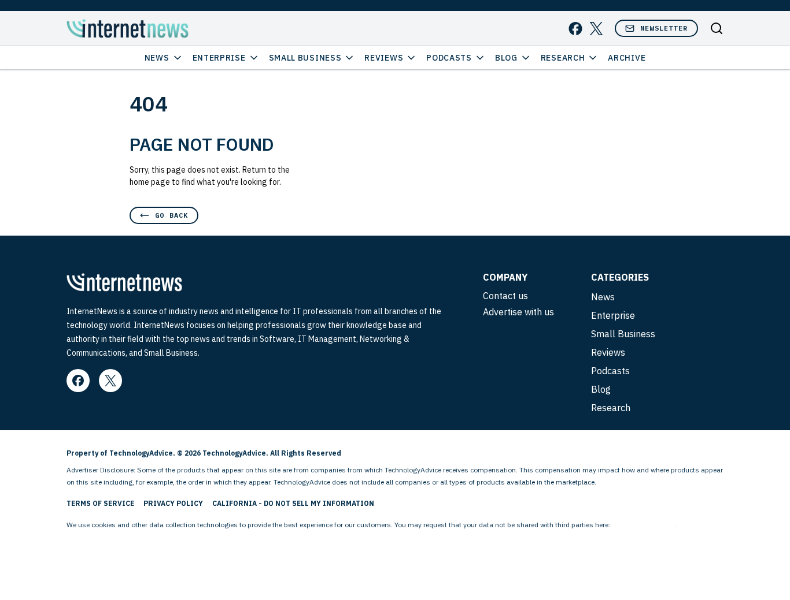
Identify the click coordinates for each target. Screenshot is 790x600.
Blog (506, 58)
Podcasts (449, 58)
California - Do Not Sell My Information (293, 503)
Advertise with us (518, 311)
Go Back (171, 215)
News (157, 58)
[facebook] (575, 28)
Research (563, 58)
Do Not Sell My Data (644, 524)
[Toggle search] (716, 28)
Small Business (305, 58)
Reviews (383, 58)
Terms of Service (100, 503)
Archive (626, 58)
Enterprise (219, 58)
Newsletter (664, 28)
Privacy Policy (173, 503)
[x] (596, 28)
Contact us (505, 295)
